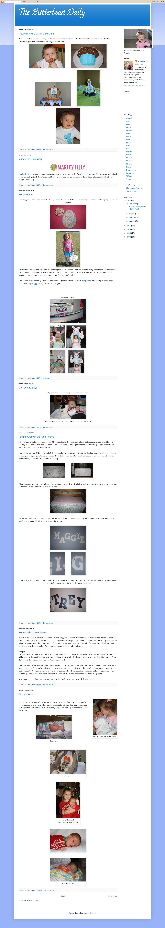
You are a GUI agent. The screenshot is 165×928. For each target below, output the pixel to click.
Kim (127, 149)
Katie (128, 146)
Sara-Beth (141, 61)
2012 (129, 201)
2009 (129, 233)
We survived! (26, 694)
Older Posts (112, 896)
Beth (128, 124)
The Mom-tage (132, 191)
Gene (128, 140)
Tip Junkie (86, 281)
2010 (129, 229)
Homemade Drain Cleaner (33, 632)
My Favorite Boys (28, 387)
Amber (129, 121)
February (132, 217)
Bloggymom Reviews (134, 188)
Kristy (128, 155)
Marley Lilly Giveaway (30, 159)
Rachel (128, 167)
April (131, 214)
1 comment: (47, 378)
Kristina (129, 152)
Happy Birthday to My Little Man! (36, 33)
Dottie (128, 137)
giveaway (78, 177)
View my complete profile (134, 86)
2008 (129, 237)
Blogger (93, 913)
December (133, 204)
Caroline (129, 130)
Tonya (128, 179)
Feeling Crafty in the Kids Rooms (36, 436)
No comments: (48, 149)
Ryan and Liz (131, 170)
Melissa (129, 164)
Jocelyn (129, 143)
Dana (128, 133)
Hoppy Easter (26, 194)
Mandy (129, 158)
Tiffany (129, 176)
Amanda (129, 118)
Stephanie (130, 173)
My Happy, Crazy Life (37, 284)
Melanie (129, 161)
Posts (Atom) (34, 900)
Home (63, 896)
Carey (128, 127)
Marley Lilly (24, 174)
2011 (129, 226)
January (132, 221)
